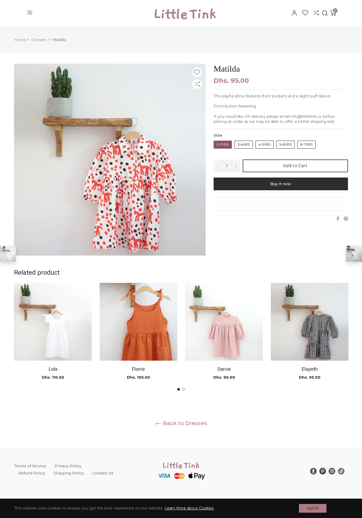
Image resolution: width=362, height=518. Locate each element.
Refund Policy (31, 473)
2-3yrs (223, 143)
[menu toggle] (29, 13)
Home (20, 39)
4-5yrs (264, 143)
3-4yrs (243, 143)
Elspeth (310, 369)
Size (218, 135)
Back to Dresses (184, 423)
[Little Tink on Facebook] (313, 470)
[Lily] (354, 254)
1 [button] (178, 389)
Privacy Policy (68, 466)
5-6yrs (285, 143)
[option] (53, 337)
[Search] (324, 13)
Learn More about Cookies (189, 508)
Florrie (138, 369)
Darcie (224, 369)
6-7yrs (306, 143)
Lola (53, 369)
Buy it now (280, 184)
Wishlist (305, 13)
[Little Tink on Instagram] (332, 470)
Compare (316, 13)
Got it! (312, 508)
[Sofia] (8, 254)
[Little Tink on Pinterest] (322, 470)
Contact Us (102, 473)
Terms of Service (30, 466)
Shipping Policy (69, 473)
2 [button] (183, 389)
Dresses (38, 39)
